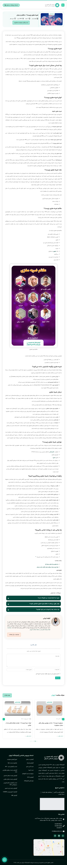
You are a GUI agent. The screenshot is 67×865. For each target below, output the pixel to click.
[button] (14, 635)
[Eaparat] (59, 835)
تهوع (55, 251)
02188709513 (58, 823)
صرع (54, 458)
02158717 (59, 827)
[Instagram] (55, 835)
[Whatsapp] (62, 835)
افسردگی (52, 452)
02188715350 (58, 825)
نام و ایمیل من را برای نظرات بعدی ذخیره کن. (47, 674)
